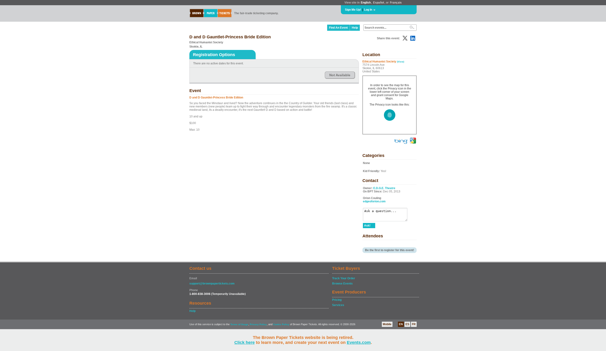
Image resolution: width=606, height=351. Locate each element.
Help (355, 27)
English (366, 2)
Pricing (337, 300)
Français (396, 2)
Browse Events (342, 283)
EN (401, 324)
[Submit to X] (405, 38)
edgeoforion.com (374, 201)
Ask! (367, 225)
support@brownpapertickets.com (212, 283)
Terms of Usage (239, 324)
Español (378, 2)
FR (414, 324)
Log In (368, 9)
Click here (244, 342)
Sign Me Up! (353, 9)
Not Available (339, 75)
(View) (400, 61)
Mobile (387, 324)
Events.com (359, 342)
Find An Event (338, 27)
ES (407, 324)
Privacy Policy (258, 324)
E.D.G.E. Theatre (384, 188)
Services (338, 305)
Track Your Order (343, 278)
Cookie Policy (281, 324)
